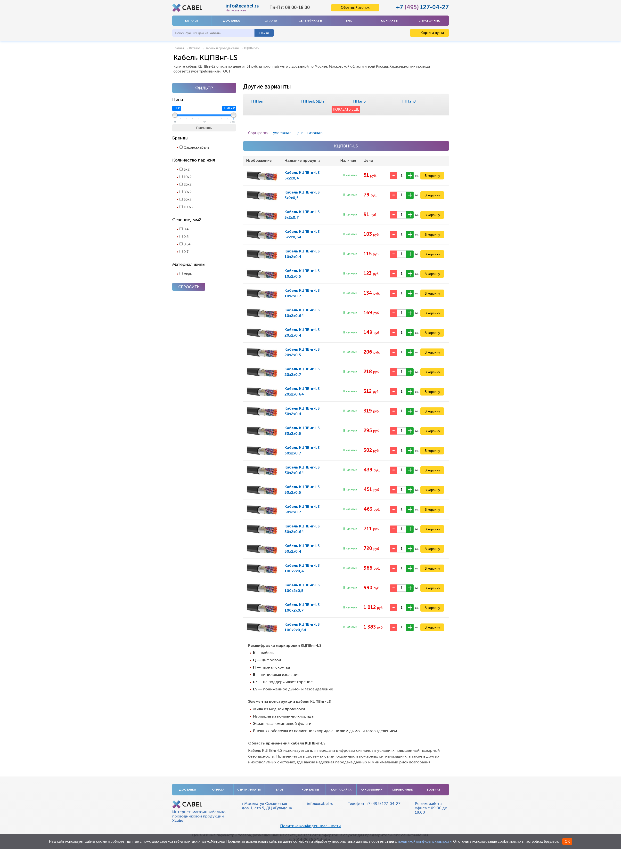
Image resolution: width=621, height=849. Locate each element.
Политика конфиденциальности (310, 826)
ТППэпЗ (408, 101)
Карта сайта (341, 789)
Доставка (231, 20)
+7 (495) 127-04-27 (383, 803)
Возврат (433, 789)
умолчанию (282, 133)
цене (299, 133)
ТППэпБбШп (312, 101)
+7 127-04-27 (422, 7)
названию (315, 133)
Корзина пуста (432, 33)
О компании (372, 789)
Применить (204, 127)
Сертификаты (310, 20)
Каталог (192, 20)
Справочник (429, 20)
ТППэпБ (358, 101)
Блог (350, 20)
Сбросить (188, 286)
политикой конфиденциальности (424, 842)
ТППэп (257, 101)
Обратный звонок (355, 8)
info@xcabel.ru (243, 6)
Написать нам (236, 10)
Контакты (389, 20)
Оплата (271, 20)
